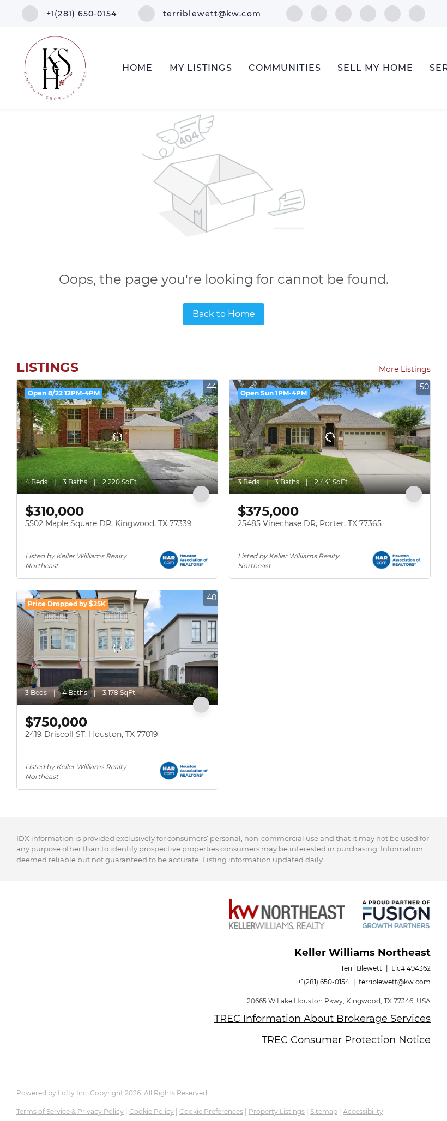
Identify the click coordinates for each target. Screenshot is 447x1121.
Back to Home (223, 314)
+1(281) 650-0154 (323, 982)
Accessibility (363, 1111)
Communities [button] (285, 68)
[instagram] (392, 13)
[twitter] (343, 13)
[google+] (417, 13)
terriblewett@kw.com (395, 982)
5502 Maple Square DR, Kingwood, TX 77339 (108, 523)
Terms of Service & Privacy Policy (70, 1111)
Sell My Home (375, 68)
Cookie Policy (151, 1111)
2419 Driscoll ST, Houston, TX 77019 (91, 734)
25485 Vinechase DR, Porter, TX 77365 (310, 523)
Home (137, 68)
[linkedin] (319, 13)
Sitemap (323, 1111)
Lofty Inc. (73, 1093)
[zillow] (368, 13)
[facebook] (294, 13)
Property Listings (277, 1111)
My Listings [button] (201, 68)
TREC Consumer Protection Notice (346, 1040)
